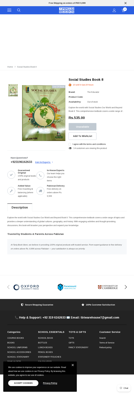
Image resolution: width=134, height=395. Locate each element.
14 (74, 148)
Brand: (72, 92)
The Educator (93, 92)
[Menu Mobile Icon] (9, 10)
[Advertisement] (67, 39)
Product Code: (76, 97)
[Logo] (66, 10)
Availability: (75, 102)
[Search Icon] (18, 10)
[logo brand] (26, 287)
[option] (67, 3)
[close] (125, 3)
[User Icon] (114, 10)
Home (10, 67)
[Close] (72, 365)
